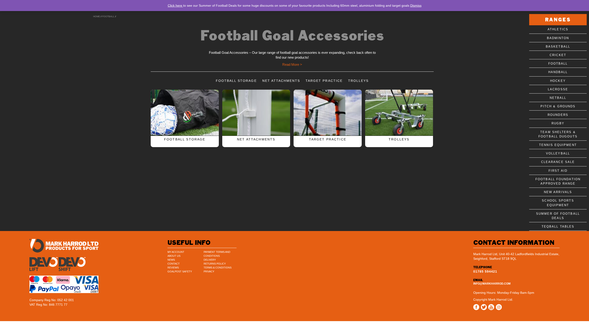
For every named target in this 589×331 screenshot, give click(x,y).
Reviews (173, 267)
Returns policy (215, 263)
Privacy (209, 271)
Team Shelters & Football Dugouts (557, 134)
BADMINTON (558, 38)
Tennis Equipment (558, 145)
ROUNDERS (558, 115)
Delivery (210, 259)
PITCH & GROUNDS (558, 106)
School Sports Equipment (558, 203)
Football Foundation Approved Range (557, 181)
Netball (558, 98)
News (171, 259)
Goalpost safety (179, 271)
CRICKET (558, 55)
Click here (175, 5)
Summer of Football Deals (558, 216)
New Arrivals (558, 192)
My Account (175, 252)
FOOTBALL (108, 16)
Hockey (558, 81)
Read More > (292, 64)
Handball (558, 72)
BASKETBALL (558, 46)
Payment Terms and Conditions (217, 254)
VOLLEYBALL (558, 153)
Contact (173, 263)
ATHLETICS (558, 29)
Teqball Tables (558, 226)
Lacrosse (558, 89)
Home (96, 16)
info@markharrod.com (492, 283)
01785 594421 (485, 271)
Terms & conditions (217, 267)
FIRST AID (558, 170)
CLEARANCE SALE (558, 162)
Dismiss (416, 5)
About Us (173, 255)
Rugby (558, 123)
